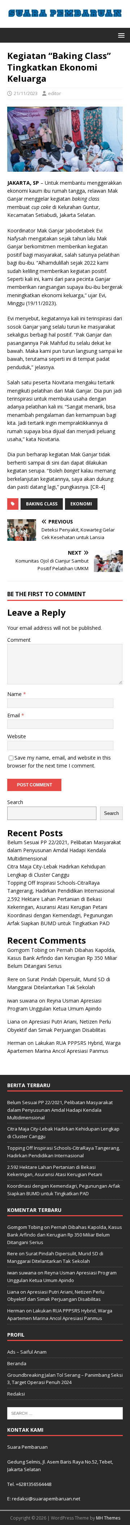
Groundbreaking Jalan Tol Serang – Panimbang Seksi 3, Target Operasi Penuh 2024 (65, 1379)
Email (14, 715)
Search (15, 802)
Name (15, 694)
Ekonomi (81, 504)
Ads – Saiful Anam (27, 1352)
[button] (120, 35)
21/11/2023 (26, 93)
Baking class (41, 504)
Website (16, 736)
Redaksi (16, 1394)
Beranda (16, 1363)
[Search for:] (65, 1412)
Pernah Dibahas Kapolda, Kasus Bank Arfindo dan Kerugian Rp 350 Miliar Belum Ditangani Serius (62, 958)
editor (54, 93)
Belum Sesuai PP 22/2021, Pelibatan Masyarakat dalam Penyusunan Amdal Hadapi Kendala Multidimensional (64, 850)
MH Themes (108, 1518)
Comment (19, 639)
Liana (13, 1021)
